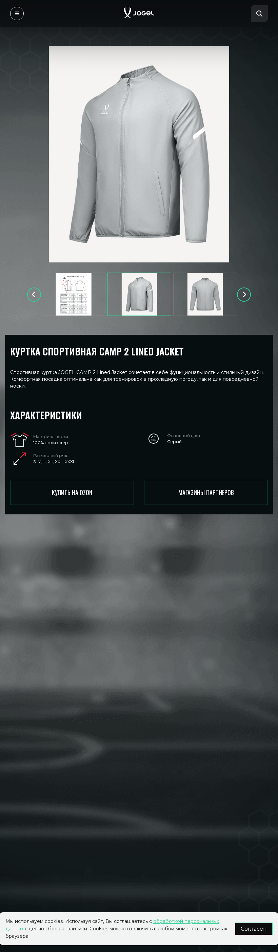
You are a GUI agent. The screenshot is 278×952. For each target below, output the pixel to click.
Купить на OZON (72, 492)
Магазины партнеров (206, 492)
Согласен (254, 929)
